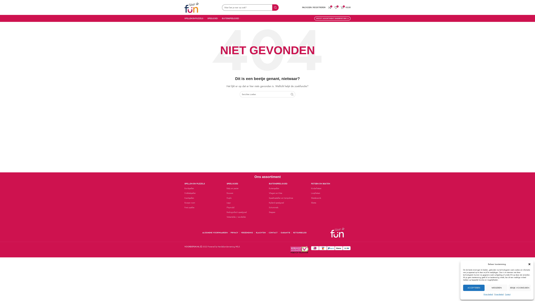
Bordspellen (189, 188)
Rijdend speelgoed (276, 202)
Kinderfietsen (316, 188)
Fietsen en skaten (320, 183)
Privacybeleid (488, 294)
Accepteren (474, 287)
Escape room (189, 202)
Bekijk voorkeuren (519, 287)
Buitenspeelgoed (278, 183)
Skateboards (316, 198)
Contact (507, 294)
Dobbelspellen (190, 193)
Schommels (273, 207)
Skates (313, 202)
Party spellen (189, 207)
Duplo (229, 198)
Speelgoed (232, 183)
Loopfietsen (315, 193)
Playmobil (230, 207)
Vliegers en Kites (275, 193)
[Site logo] (191, 7)
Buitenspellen (274, 188)
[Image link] (331, 248)
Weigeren (497, 287)
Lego (229, 202)
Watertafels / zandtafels (236, 217)
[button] (529, 264)
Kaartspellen (189, 198)
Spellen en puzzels (194, 183)
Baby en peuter (233, 188)
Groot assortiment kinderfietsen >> (332, 18)
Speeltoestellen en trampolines (281, 198)
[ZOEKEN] (275, 7)
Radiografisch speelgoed (237, 212)
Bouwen (230, 193)
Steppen (272, 212)
